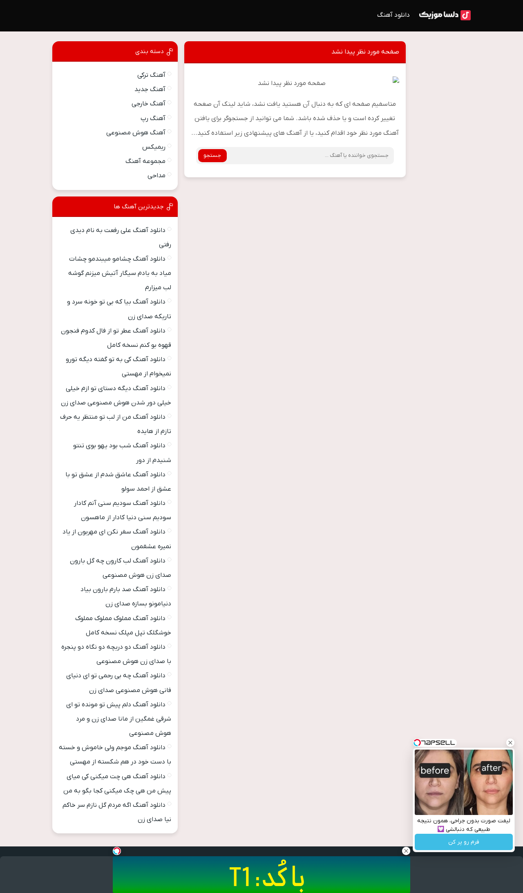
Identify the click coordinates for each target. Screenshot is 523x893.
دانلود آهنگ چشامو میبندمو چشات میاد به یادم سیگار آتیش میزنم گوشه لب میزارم (119, 273)
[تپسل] (117, 851)
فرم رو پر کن (463, 842)
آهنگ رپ (153, 118)
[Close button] (510, 743)
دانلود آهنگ (393, 15)
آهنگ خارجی (148, 104)
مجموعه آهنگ (145, 161)
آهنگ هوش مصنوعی (135, 133)
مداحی (156, 176)
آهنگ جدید (149, 89)
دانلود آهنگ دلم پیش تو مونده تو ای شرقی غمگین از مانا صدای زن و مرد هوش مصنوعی (118, 719)
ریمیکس (153, 147)
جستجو (212, 155)
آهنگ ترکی (151, 75)
